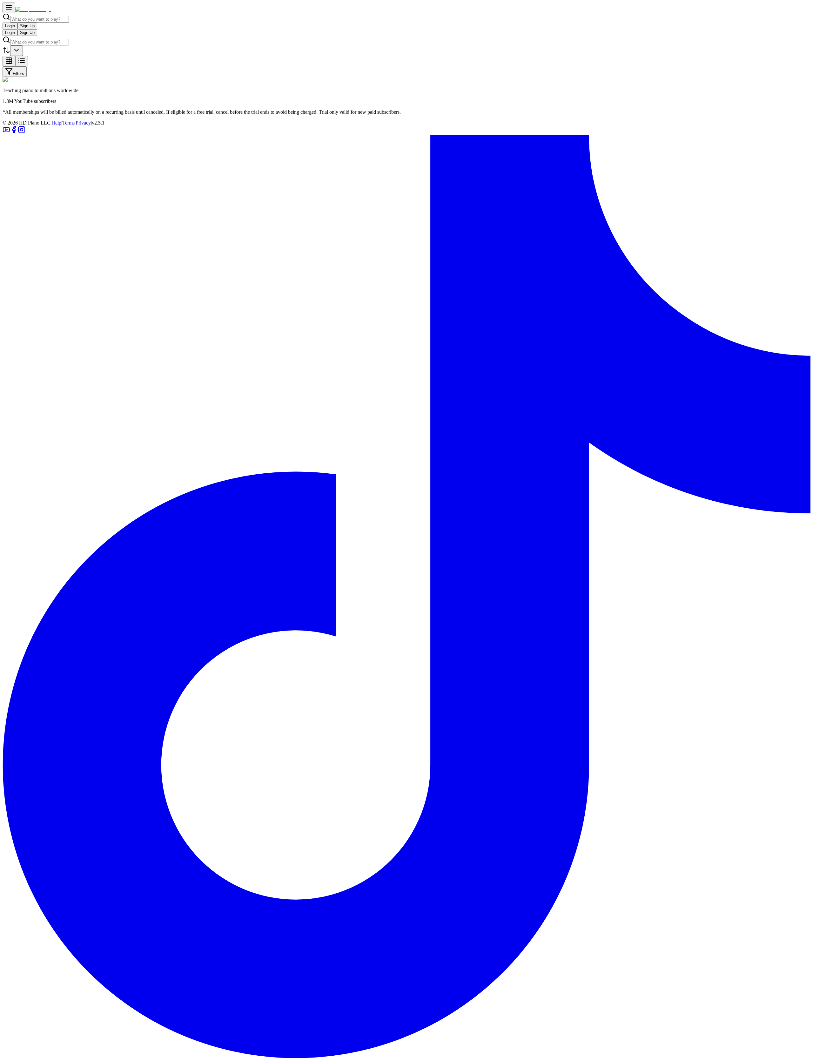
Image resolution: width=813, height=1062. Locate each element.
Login (10, 26)
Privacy (83, 122)
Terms (68, 122)
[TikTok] (406, 1056)
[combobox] (16, 50)
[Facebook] (14, 131)
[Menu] (9, 8)
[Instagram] (21, 131)
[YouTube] (6, 131)
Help (56, 122)
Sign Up (27, 26)
